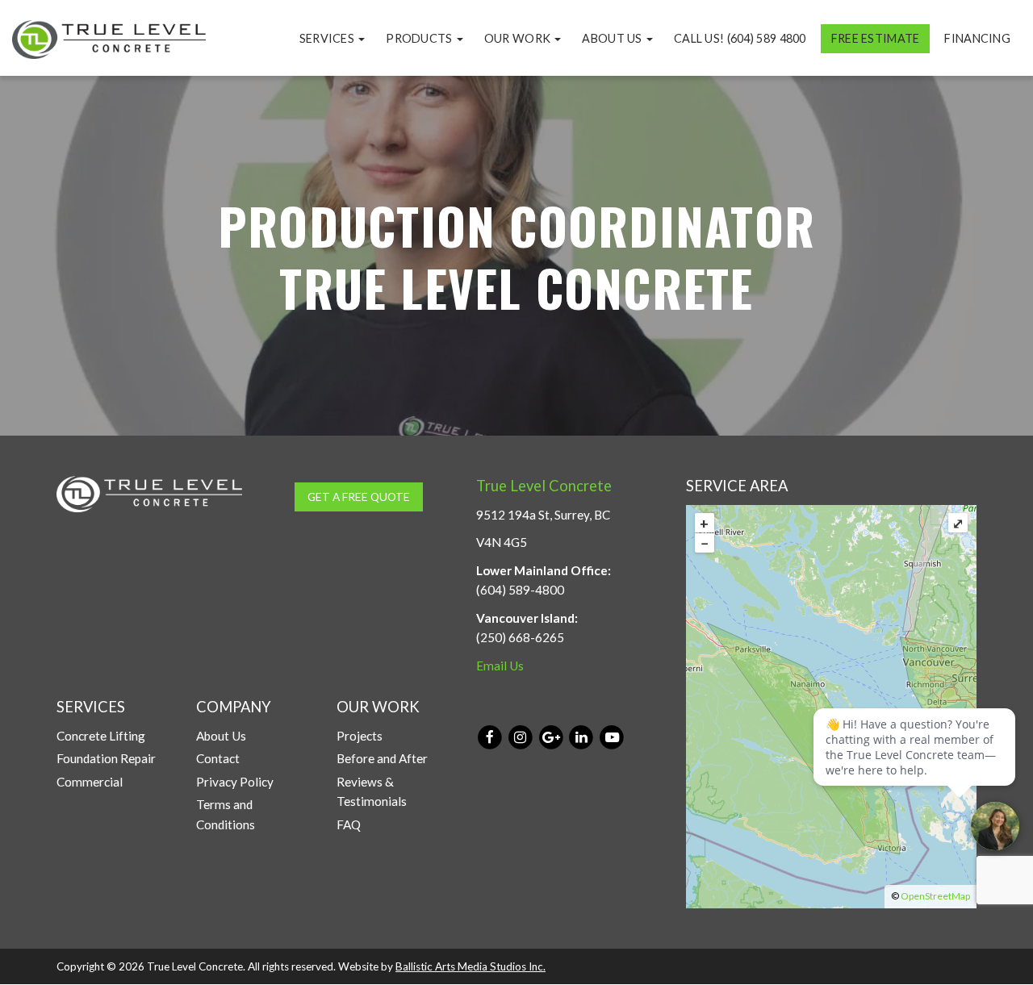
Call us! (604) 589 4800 (740, 38)
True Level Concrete (544, 486)
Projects (360, 735)
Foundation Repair (106, 758)
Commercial (89, 781)
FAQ (349, 824)
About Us (613, 38)
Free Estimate (875, 38)
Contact (218, 758)
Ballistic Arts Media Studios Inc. (470, 966)
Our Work (519, 38)
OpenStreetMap (935, 896)
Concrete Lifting (100, 735)
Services (328, 38)
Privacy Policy (235, 781)
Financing (977, 38)
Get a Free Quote (358, 496)
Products (420, 38)
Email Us (500, 665)
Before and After (382, 758)
